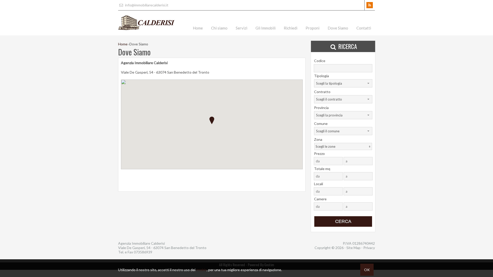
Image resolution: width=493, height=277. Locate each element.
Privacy (369, 247)
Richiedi (290, 28)
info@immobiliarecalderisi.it (146, 5)
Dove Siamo (338, 28)
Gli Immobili (265, 28)
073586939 (143, 252)
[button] (212, 120)
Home (198, 28)
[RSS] (369, 5)
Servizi (241, 28)
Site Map (353, 247)
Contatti (363, 28)
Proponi (312, 28)
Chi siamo (219, 28)
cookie (201, 270)
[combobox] (343, 83)
